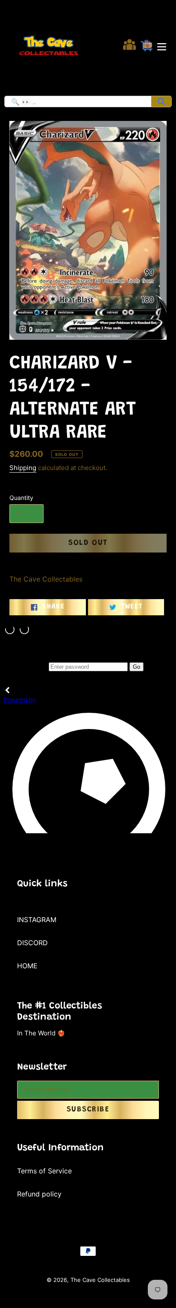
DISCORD (32, 942)
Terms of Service (44, 1171)
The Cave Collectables (100, 1279)
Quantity (21, 497)
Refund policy (39, 1194)
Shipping (22, 468)
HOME (27, 965)
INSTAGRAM (36, 919)
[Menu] (161, 46)
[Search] (161, 101)
